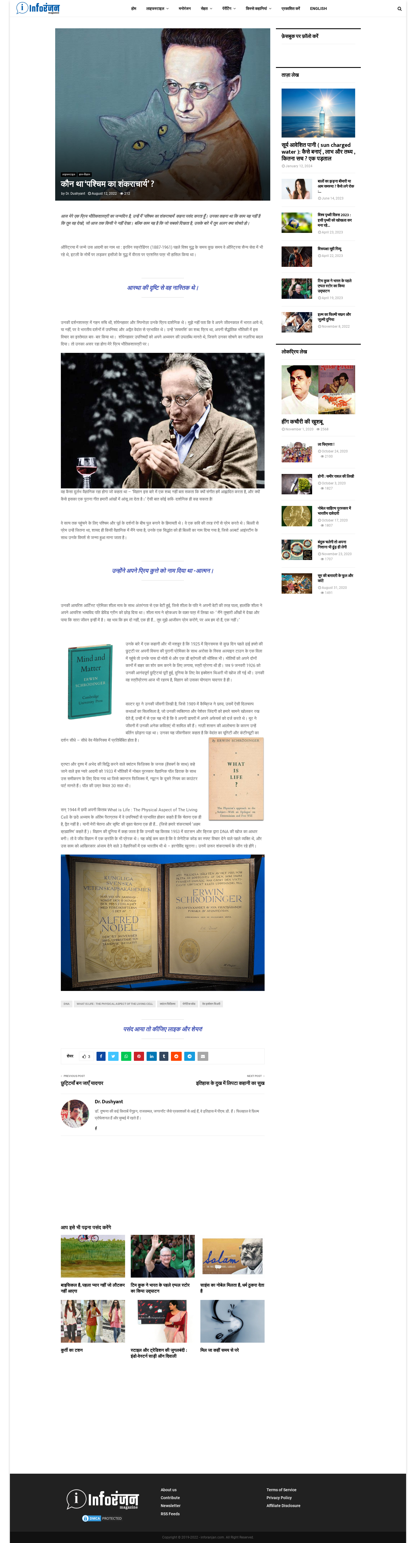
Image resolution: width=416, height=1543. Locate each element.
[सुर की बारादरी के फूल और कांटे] (297, 583)
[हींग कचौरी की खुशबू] (318, 389)
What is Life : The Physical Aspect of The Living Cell (115, 1003)
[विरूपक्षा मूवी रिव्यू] (297, 256)
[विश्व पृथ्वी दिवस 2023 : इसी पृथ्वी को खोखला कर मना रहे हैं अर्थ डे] (297, 223)
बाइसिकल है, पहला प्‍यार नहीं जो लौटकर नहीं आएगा (93, 1288)
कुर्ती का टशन (72, 1350)
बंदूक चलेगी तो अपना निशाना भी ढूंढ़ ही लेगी (332, 544)
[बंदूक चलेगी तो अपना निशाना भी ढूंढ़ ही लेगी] (297, 550)
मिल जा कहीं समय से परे (219, 1350)
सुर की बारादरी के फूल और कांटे (335, 578)
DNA (67, 1003)
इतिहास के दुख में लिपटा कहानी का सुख (230, 1083)
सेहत (204, 8)
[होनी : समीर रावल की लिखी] (297, 484)
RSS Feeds (170, 1514)
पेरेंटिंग (226, 8)
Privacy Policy (279, 1497)
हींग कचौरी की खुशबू (302, 422)
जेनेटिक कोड (189, 1003)
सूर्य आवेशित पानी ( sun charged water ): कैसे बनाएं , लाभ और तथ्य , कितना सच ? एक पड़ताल (318, 152)
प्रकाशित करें (291, 8)
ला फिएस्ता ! (326, 444)
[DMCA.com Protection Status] (102, 1521)
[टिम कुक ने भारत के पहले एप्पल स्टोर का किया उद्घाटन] (297, 288)
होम (133, 8)
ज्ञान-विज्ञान (84, 174)
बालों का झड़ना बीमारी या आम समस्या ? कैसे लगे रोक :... (336, 186)
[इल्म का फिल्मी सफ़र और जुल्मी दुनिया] (297, 322)
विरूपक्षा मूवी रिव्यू (329, 249)
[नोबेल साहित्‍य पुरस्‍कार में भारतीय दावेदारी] (297, 516)
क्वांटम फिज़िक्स (167, 1003)
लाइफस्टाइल (155, 8)
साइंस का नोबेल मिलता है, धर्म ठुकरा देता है (232, 1288)
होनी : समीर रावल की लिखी (336, 476)
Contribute (170, 1497)
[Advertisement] (163, 1176)
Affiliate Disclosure (284, 1505)
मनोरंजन (185, 8)
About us (169, 1490)
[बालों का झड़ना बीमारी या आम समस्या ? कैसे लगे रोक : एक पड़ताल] (297, 189)
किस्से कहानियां (256, 8)
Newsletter (171, 1505)
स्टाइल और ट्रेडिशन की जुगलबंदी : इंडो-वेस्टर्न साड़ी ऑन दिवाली (159, 1353)
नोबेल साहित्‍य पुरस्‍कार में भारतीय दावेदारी (334, 511)
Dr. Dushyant (75, 194)
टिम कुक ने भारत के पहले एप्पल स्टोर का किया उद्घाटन (160, 1288)
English (318, 8)
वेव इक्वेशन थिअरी (211, 1003)
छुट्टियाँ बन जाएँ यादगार (82, 1083)
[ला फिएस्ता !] (297, 452)
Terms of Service (282, 1490)
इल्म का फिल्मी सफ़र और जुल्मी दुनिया (334, 317)
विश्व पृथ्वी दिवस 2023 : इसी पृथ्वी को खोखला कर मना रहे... (335, 220)
